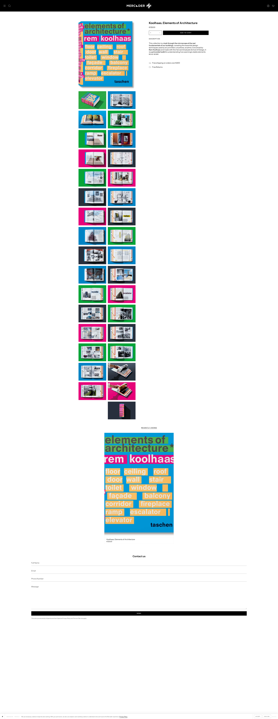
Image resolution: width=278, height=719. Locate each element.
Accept (258, 716)
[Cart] (273, 5)
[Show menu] (4, 5)
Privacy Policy (123, 716)
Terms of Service (78, 618)
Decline (267, 716)
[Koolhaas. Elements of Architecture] (139, 485)
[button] (9, 5)
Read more (154, 54)
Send (139, 613)
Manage (274, 716)
